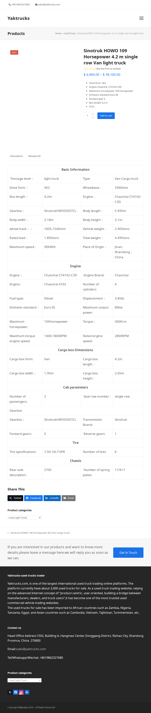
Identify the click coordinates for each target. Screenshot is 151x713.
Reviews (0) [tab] (34, 156)
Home (58, 33)
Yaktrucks (19, 18)
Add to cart (106, 115)
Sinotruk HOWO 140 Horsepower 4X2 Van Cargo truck (39, 533)
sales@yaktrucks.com (31, 649)
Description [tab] (16, 156)
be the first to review (108, 69)
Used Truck (69, 33)
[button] (141, 18)
